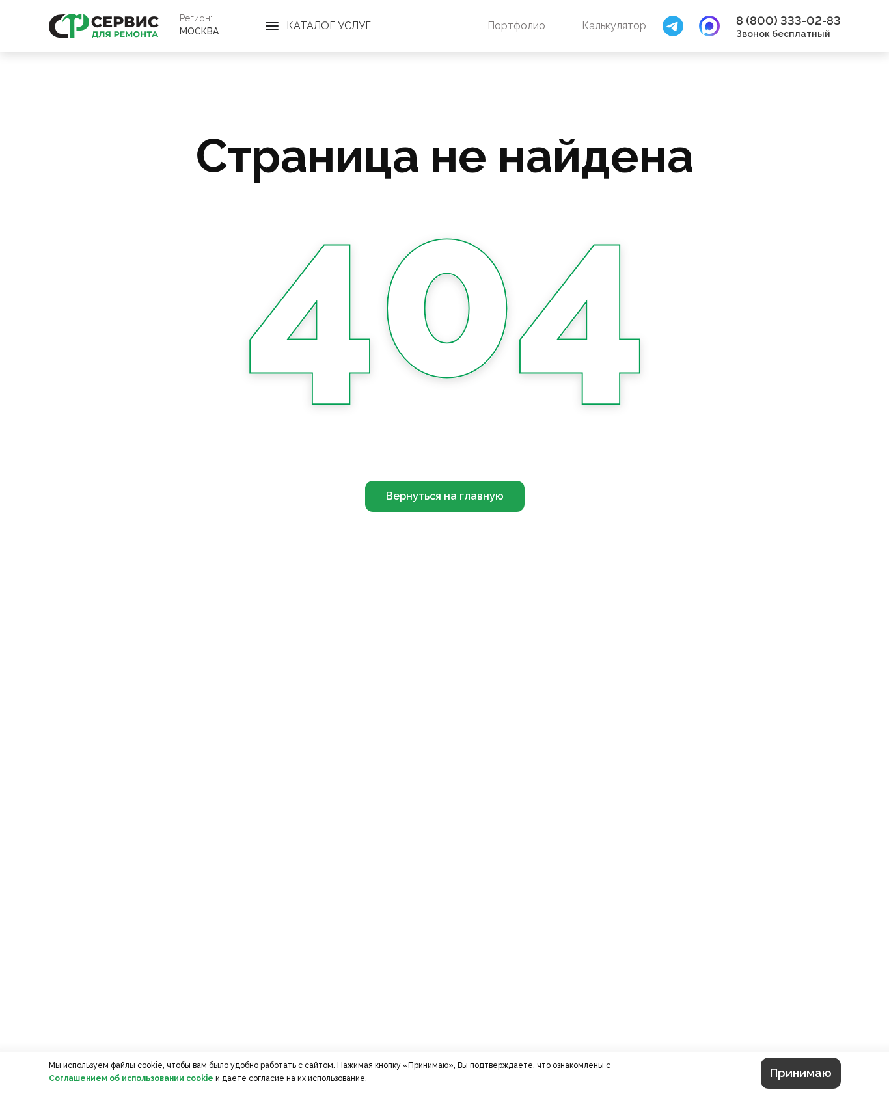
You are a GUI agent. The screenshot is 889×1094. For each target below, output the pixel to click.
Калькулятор (614, 26)
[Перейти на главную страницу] (104, 26)
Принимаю (801, 1073)
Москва (199, 31)
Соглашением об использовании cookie (131, 1078)
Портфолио (516, 26)
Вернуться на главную (445, 496)
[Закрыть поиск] (673, 26)
